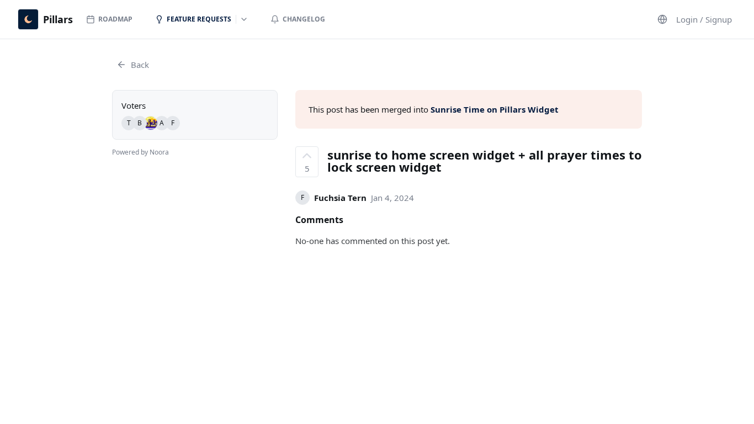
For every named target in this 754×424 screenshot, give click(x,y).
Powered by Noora (140, 152)
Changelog (304, 19)
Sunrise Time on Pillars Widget (495, 109)
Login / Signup (704, 19)
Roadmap (115, 19)
